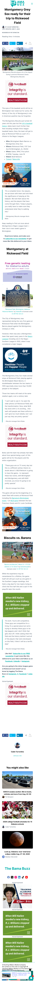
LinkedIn (16, 661)
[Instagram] (15, 877)
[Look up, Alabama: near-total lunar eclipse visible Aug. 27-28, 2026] (17, 839)
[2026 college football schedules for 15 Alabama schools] (17, 810)
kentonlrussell (25, 566)
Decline (22, 978)
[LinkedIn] (19, 877)
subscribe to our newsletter (16, 239)
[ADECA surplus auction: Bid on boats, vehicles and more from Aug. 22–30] (17, 780)
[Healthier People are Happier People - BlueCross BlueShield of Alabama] (17, 360)
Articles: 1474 (17, 755)
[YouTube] (26, 877)
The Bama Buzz (17, 868)
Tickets (8, 159)
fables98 (19, 311)
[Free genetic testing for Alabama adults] (17, 270)
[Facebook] (8, 877)
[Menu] (32, 4)
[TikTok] (23, 877)
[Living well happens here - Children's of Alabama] (17, 695)
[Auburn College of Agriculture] (16, 175)
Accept (13, 978)
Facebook (9, 661)
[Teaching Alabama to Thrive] (17, 896)
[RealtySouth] (17, 92)
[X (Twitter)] (12, 877)
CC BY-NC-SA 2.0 (17, 314)
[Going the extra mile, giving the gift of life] (17, 605)
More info (16, 159)
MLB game (14, 501)
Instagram (25, 661)
